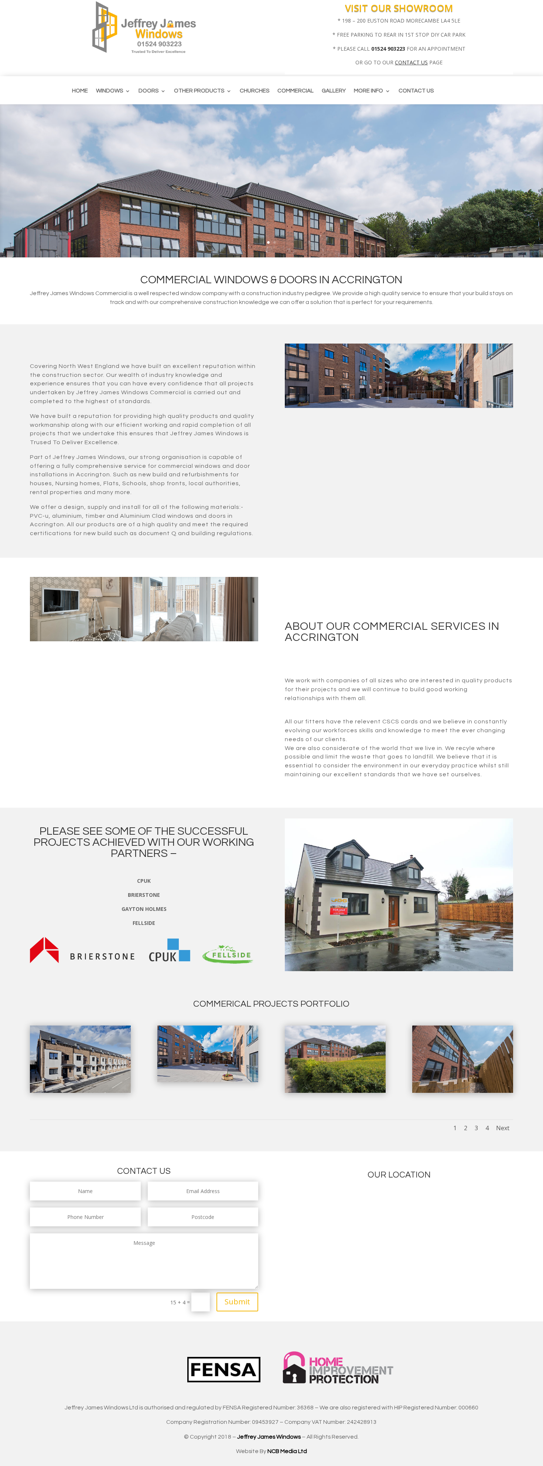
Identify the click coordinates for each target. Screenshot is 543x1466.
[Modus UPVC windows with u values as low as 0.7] (207, 1080)
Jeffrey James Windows (269, 1437)
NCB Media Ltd (287, 1451)
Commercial (295, 91)
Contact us (416, 91)
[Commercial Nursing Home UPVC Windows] (335, 1090)
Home (80, 91)
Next (502, 1128)
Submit (237, 1302)
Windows (109, 91)
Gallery (334, 91)
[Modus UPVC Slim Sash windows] (80, 1090)
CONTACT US (411, 62)
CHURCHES (254, 91)
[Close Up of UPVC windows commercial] (462, 1090)
